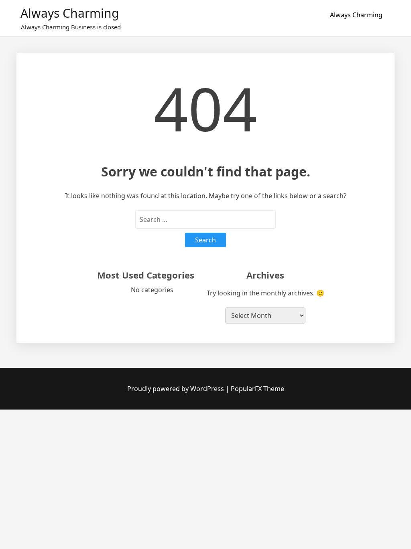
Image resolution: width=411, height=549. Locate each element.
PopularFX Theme (257, 388)
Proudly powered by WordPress (176, 388)
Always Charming (69, 13)
